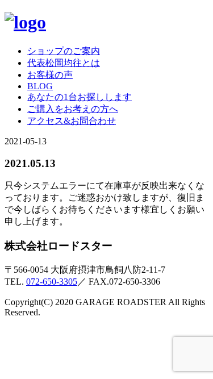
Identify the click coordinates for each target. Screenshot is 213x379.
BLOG (40, 86)
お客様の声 (50, 75)
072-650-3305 (51, 281)
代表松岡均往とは (63, 63)
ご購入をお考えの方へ (72, 109)
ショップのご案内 (63, 51)
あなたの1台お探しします (79, 97)
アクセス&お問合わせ (71, 121)
